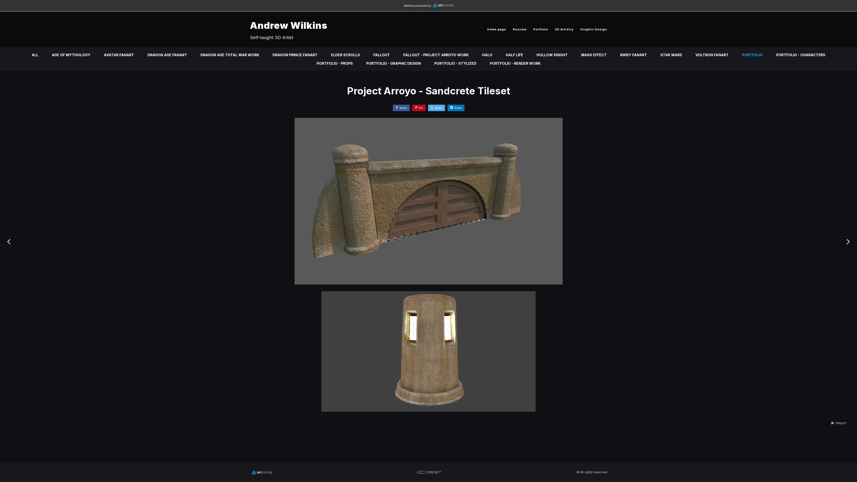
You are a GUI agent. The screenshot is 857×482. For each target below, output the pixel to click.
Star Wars (671, 55)
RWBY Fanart (633, 55)
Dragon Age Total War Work (229, 55)
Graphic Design (593, 29)
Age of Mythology (71, 55)
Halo (487, 55)
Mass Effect (594, 55)
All (35, 55)
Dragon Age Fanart (167, 55)
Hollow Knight (552, 55)
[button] (838, 423)
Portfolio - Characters (800, 55)
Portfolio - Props (335, 63)
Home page (496, 29)
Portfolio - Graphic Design (393, 63)
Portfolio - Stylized (455, 63)
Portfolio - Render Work (515, 63)
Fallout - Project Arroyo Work (436, 55)
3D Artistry (564, 29)
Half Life (514, 55)
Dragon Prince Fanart (295, 55)
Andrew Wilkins (288, 25)
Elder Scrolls (345, 55)
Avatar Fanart (119, 55)
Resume (520, 29)
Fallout (381, 55)
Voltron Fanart (712, 55)
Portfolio (540, 29)
